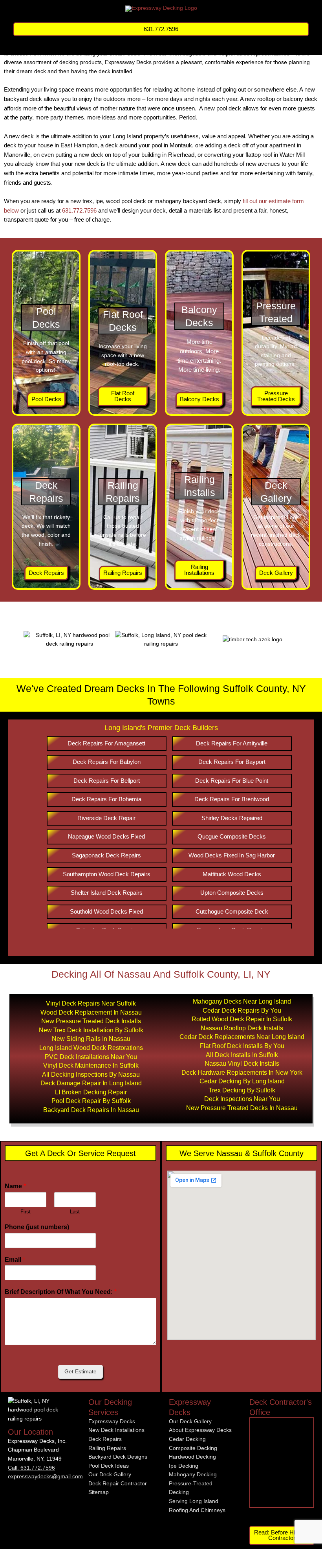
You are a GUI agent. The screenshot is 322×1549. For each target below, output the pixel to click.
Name (15, 1186)
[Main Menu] (161, 45)
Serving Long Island (193, 1501)
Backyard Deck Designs (117, 1457)
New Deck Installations (116, 1430)
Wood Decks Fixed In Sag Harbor (231, 855)
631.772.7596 (79, 210)
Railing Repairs (107, 1448)
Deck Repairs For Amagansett (106, 743)
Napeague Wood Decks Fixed (106, 836)
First (25, 1212)
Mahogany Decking (193, 1474)
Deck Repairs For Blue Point (231, 780)
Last (75, 1212)
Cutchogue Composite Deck (232, 911)
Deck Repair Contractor (117, 1484)
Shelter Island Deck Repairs (107, 892)
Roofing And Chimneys (197, 1510)
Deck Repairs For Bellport (106, 780)
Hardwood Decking (192, 1457)
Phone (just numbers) (37, 1227)
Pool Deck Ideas (108, 1466)
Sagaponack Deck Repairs (106, 855)
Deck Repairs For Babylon (107, 761)
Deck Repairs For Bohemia (106, 799)
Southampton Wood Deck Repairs (106, 874)
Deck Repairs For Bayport (231, 761)
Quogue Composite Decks (232, 836)
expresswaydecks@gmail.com (45, 1476)
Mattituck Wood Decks (232, 874)
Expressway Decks (111, 1421)
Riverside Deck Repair (106, 818)
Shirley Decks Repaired (231, 818)
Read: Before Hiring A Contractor (281, 1535)
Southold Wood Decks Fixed (106, 911)
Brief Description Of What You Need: (61, 1291)
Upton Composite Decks (231, 892)
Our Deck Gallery (109, 1474)
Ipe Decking (183, 1466)
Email (15, 1259)
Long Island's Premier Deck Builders (161, 727)
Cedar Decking (187, 1439)
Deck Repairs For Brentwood (231, 799)
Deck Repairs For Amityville (231, 743)
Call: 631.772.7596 (31, 1468)
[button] (161, 29)
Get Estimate (80, 1372)
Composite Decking (193, 1448)
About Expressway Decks (200, 1430)
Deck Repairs (105, 1439)
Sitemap (98, 1492)
